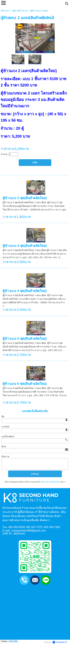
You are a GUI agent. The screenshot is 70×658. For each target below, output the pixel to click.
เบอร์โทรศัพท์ (7, 436)
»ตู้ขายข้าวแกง (19, 10)
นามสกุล (5, 426)
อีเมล (3, 446)
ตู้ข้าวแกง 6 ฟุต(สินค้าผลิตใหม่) (25, 383)
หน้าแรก (5, 10)
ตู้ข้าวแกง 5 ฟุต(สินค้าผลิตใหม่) (25, 338)
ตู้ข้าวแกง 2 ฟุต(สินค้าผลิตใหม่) (25, 198)
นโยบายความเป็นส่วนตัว (50, 482)
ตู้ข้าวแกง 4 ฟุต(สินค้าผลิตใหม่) (25, 291)
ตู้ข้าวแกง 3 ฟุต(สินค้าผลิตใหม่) (25, 246)
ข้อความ (5, 456)
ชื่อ (2, 416)
